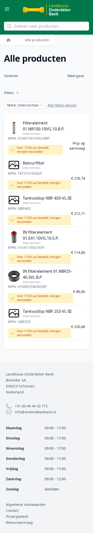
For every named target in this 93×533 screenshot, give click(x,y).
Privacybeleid (17, 516)
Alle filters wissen (62, 105)
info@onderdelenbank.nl (35, 412)
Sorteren (11, 75)
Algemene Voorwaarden (26, 504)
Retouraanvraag (19, 522)
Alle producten (37, 40)
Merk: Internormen (24, 105)
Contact (12, 510)
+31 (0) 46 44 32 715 (31, 406)
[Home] (8, 40)
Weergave (75, 75)
